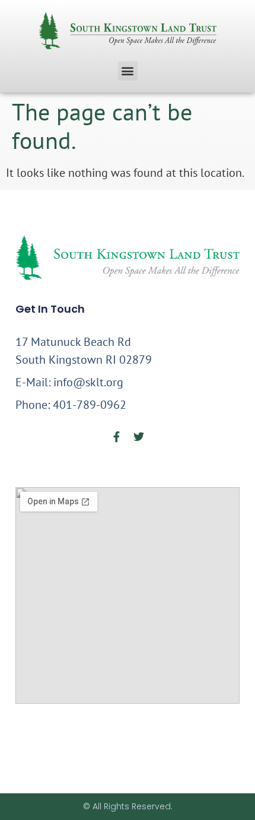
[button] (128, 71)
